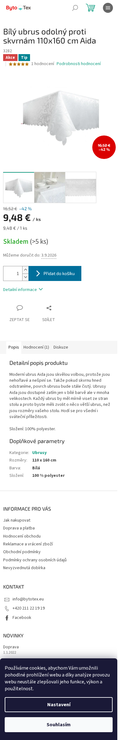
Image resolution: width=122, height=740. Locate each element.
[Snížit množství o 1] (25, 277)
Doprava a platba (19, 528)
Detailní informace (20, 290)
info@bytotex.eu (28, 599)
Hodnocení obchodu (22, 536)
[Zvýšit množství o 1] (25, 269)
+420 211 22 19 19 (29, 608)
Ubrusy (39, 453)
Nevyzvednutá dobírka (24, 568)
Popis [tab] (13, 347)
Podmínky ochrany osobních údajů (35, 560)
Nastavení (58, 704)
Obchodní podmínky (22, 552)
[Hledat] (75, 8)
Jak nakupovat (16, 520)
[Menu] (108, 8)
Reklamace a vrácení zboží (28, 544)
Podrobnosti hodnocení (79, 64)
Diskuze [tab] (60, 347)
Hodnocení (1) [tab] (36, 347)
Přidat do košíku (59, 273)
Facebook (22, 618)
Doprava (11, 647)
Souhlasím (59, 724)
